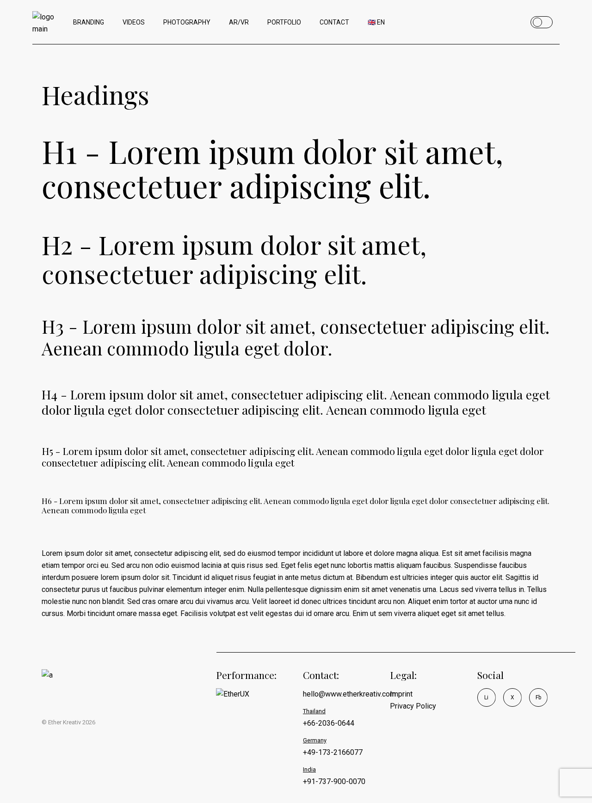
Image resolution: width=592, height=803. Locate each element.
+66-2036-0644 (328, 723)
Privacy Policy (413, 706)
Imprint (401, 694)
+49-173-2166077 (333, 752)
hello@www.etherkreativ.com (349, 694)
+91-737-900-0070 (334, 781)
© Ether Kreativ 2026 (68, 722)
